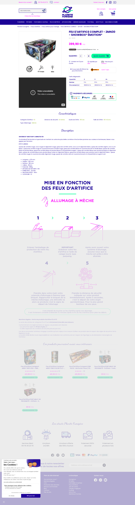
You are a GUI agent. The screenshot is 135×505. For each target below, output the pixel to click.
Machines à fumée (111, 22)
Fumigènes (21, 22)
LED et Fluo (99, 22)
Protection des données (51, 485)
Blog (45, 488)
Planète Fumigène (23, 27)
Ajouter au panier (28, 377)
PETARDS (29, 22)
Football (91, 22)
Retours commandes (50, 487)
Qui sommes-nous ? (50, 479)
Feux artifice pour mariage (50, 27)
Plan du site (47, 492)
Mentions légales (49, 481)
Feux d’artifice (55, 22)
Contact (46, 490)
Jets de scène (66, 22)
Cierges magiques (79, 22)
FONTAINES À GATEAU (41, 22)
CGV (45, 483)
